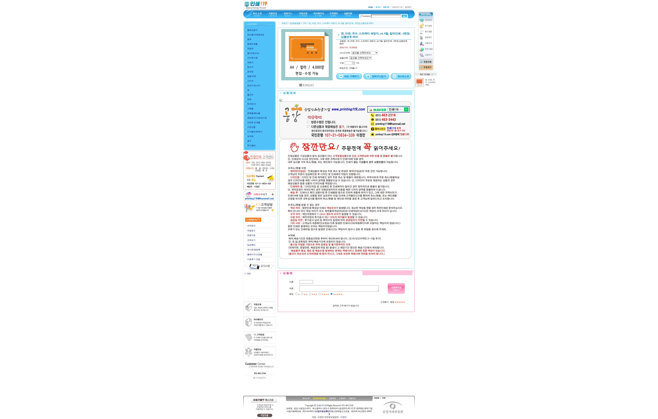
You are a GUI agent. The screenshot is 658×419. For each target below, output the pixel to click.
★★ (306, 294)
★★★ (314, 294)
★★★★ (325, 294)
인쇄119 (320, 405)
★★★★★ (338, 294)
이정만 (343, 417)
